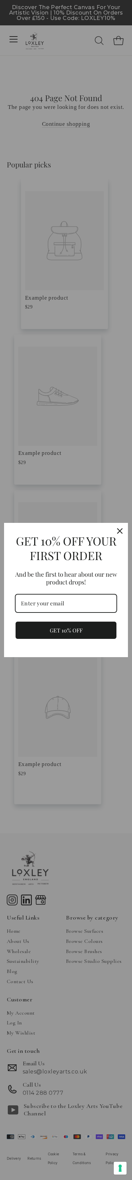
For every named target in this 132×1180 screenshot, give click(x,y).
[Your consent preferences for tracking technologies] (120, 1168)
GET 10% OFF (66, 630)
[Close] (120, 531)
